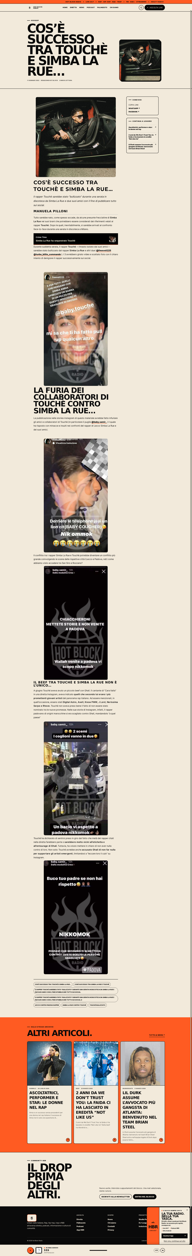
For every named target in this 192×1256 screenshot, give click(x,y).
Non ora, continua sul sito (174, 1241)
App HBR (80, 1230)
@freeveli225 (103, 250)
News (81, 7)
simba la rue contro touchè (74, 1005)
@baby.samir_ (99, 422)
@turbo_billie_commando (47, 254)
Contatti (111, 1226)
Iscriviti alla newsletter (115, 1197)
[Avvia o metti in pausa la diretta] (30, 1250)
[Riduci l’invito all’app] (187, 1210)
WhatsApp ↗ (134, 108)
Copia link (133, 105)
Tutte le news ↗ (157, 1035)
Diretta (73, 7)
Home (65, 7)
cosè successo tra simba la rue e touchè (92, 984)
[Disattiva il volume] (162, 1250)
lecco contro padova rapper (47, 1005)
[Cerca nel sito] (141, 7)
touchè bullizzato (97, 1005)
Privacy (111, 1230)
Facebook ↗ (134, 112)
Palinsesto (102, 7)
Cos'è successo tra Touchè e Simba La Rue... (53, 984)
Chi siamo (114, 7)
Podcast (91, 7)
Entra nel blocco (144, 1197)
